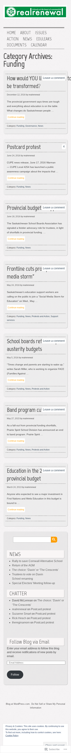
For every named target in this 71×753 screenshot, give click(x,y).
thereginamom (21, 622)
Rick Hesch (19, 618)
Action (13, 39)
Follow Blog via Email (29, 641)
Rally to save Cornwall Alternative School (37, 561)
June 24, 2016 (13, 155)
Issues (41, 33)
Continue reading (16, 117)
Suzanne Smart (21, 613)
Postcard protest (41, 609)
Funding (20, 126)
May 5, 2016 (12, 357)
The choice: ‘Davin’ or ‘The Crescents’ (35, 569)
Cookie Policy (12, 735)
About (25, 33)
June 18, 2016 (13, 216)
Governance (31, 126)
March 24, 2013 (14, 487)
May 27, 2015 (13, 418)
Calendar (39, 45)
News (27, 39)
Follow (15, 674)
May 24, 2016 (13, 285)
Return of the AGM (23, 565)
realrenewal (19, 609)
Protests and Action (41, 316)
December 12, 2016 (16, 94)
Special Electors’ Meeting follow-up (33, 583)
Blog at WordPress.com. (18, 704)
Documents (17, 45)
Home (11, 33)
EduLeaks (44, 39)
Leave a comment (54, 77)
